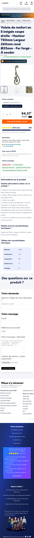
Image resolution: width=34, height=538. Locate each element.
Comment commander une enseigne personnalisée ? (17, 495)
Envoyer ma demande (8, 368)
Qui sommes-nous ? (17, 433)
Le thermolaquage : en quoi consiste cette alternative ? (17, 499)
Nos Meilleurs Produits (17, 430)
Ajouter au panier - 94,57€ (17, 121)
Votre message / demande (13, 337)
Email (3, 318)
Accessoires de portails (8, 390)
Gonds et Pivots (4, 395)
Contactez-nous (17, 440)
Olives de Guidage (5, 400)
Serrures (2, 408)
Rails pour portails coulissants (8, 403)
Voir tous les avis (17, 475)
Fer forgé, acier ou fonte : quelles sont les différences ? (17, 491)
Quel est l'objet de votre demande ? (16, 299)
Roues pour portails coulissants (8, 405)
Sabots (2, 410)
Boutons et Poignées (5, 398)
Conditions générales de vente (17, 436)
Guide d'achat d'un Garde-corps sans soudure (17, 504)
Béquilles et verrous (5, 393)
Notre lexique (16, 443)
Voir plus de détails (8, 146)
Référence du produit (10, 327)
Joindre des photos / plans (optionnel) (13, 357)
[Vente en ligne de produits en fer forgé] (5, 2)
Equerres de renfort (5, 413)
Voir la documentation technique (12, 144)
